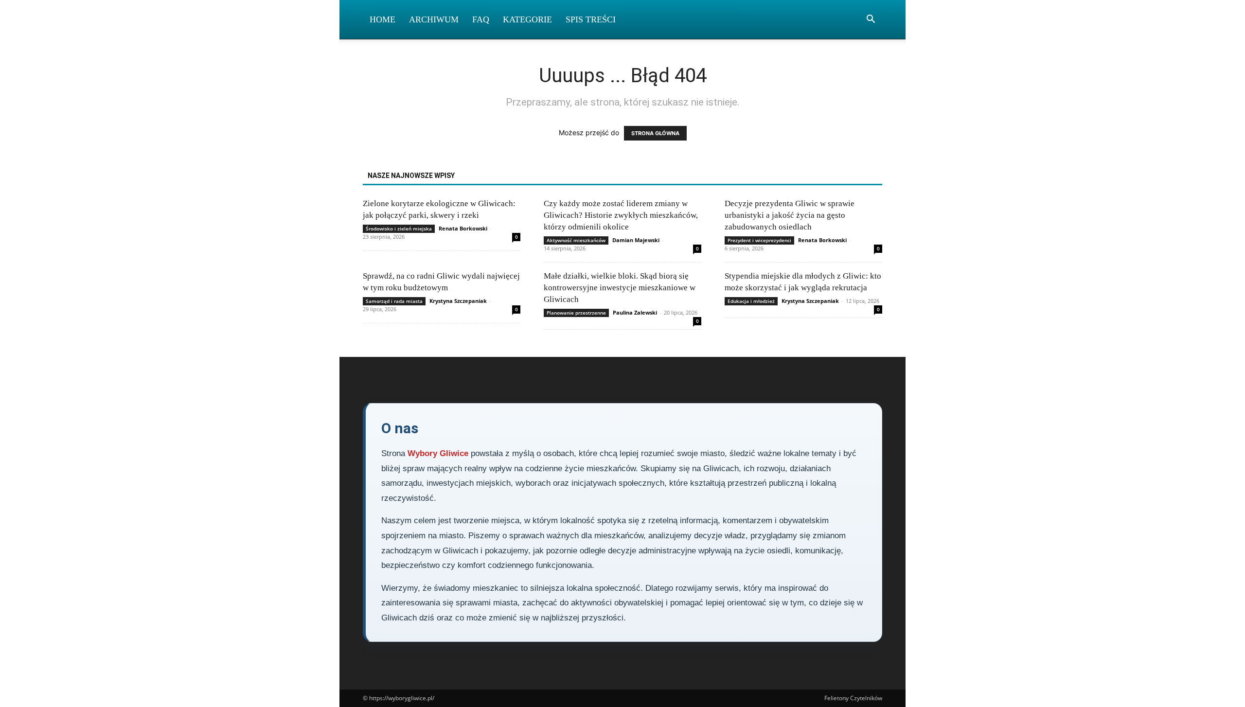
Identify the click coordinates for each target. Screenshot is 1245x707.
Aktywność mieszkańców (576, 240)
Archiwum (434, 19)
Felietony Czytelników (853, 698)
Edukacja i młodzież (751, 301)
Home (382, 19)
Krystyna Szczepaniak (458, 300)
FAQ (480, 19)
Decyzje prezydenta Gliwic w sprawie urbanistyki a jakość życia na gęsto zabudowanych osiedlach (789, 215)
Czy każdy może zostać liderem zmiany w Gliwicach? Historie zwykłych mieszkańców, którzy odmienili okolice (621, 215)
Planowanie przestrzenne (576, 312)
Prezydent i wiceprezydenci (759, 240)
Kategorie (527, 19)
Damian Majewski (635, 240)
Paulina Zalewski (635, 312)
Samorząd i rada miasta (394, 301)
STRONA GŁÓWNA (655, 133)
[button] (870, 20)
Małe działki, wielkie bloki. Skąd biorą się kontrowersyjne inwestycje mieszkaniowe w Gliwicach (619, 287)
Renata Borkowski (463, 228)
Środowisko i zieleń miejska (399, 228)
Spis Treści (591, 19)
